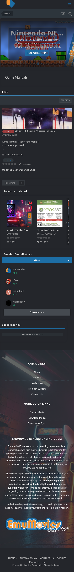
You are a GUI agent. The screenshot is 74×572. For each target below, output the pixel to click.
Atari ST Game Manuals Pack (35, 131)
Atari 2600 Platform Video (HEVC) (25, 230)
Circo (68, 62)
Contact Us (37, 394)
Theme (12, 558)
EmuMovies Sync (37, 423)
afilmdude (18, 290)
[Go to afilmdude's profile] (9, 292)
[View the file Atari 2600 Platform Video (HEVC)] (19, 213)
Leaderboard (37, 383)
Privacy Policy (28, 558)
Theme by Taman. (52, 565)
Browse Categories (32, 334)
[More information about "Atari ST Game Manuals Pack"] (37, 118)
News (37, 372)
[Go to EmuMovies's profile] (9, 271)
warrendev (19, 301)
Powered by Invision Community (27, 565)
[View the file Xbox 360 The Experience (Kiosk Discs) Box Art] (49, 213)
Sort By (65, 100)
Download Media (37, 418)
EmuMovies (11, 134)
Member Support (37, 389)
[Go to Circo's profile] (9, 281)
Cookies (61, 558)
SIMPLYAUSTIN (48, 233)
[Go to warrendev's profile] (9, 303)
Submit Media (37, 412)
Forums (37, 377)
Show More (37, 312)
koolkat (14, 233)
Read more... (33, 52)
